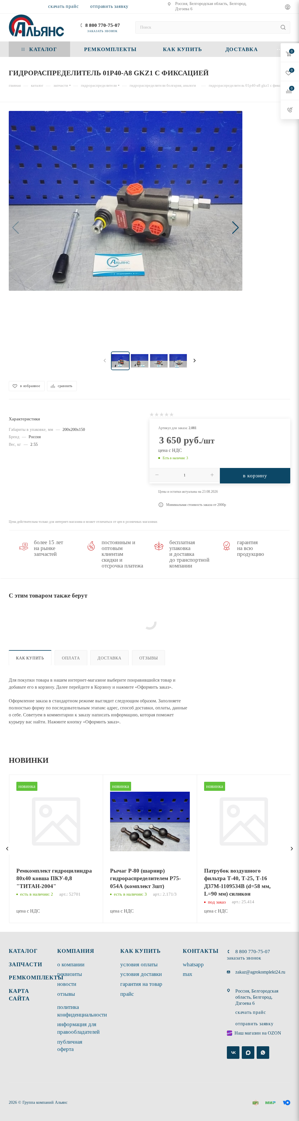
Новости (66, 984)
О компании (70, 964)
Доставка (109, 658)
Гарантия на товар (141, 984)
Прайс (127, 994)
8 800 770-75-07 (102, 25)
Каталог (23, 951)
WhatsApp (193, 964)
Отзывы (148, 658)
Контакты (200, 951)
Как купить (30, 658)
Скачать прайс (63, 6)
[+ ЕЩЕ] (279, 49)
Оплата (71, 658)
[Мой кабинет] (287, 7)
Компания (75, 951)
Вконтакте (233, 1052)
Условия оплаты (139, 964)
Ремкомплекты (36, 977)
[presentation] (7, 848)
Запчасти (25, 964)
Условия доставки (141, 974)
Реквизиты (69, 974)
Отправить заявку (109, 6)
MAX (187, 974)
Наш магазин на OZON (257, 1033)
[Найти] (283, 27)
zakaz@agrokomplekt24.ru (260, 971)
